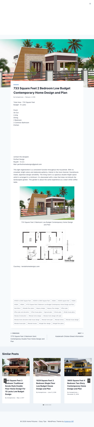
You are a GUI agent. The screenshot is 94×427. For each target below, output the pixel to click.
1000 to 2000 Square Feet (22, 300)
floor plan (64, 308)
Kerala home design (35, 316)
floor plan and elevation (21, 312)
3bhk (73, 300)
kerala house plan (20, 323)
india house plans (69, 312)
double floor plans (28, 308)
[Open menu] (90, 3)
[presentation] (16, 367)
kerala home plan (47, 319)
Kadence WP (69, 421)
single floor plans (58, 323)
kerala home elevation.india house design (26, 319)
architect (17, 308)
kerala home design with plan (52, 316)
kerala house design (72, 319)
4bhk (16, 304)
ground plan (48, 312)
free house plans (36, 312)
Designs (16, 84)
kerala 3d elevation (20, 316)
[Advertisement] (47, 21)
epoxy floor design (53, 308)
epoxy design (40, 308)
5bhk (22, 304)
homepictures (19, 97)
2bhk (54, 300)
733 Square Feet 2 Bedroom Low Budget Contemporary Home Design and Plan (50, 304)
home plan (57, 312)
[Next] (88, 381)
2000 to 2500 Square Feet (41, 300)
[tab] (43, 404)
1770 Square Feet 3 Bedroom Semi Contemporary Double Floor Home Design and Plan (28, 337)
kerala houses (32, 323)
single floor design (45, 323)
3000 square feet (63, 300)
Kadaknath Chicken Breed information (69, 334)
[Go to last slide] (5, 381)
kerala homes (59, 319)
